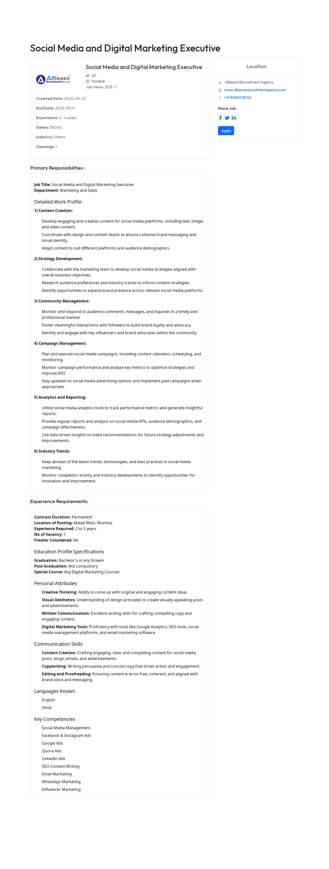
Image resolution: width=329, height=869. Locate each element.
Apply (226, 130)
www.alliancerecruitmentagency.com (255, 89)
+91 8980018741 (237, 97)
